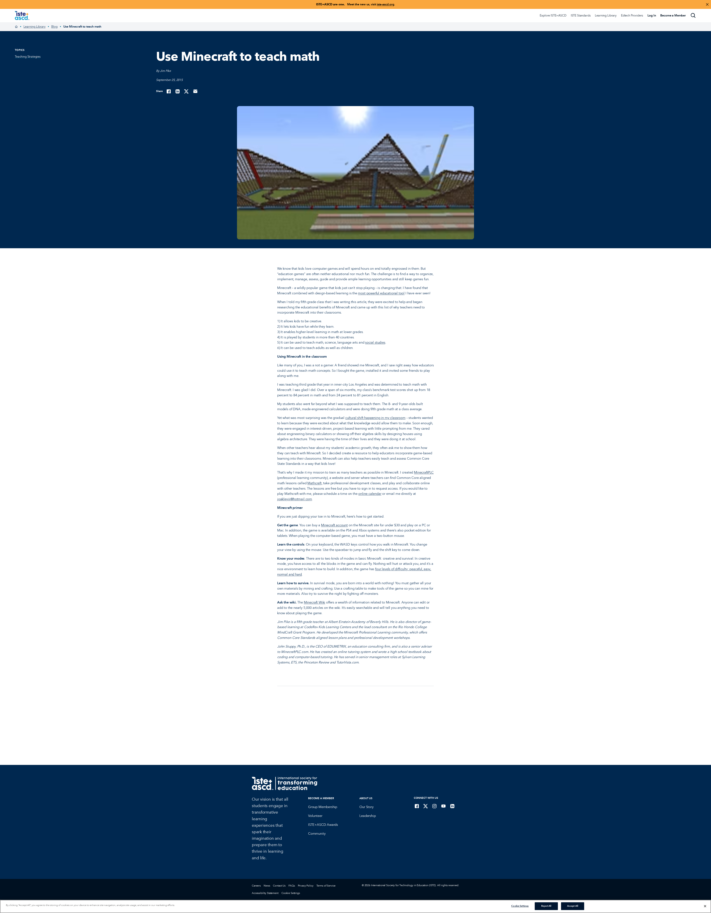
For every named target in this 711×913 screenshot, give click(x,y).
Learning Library (605, 15)
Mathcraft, (314, 483)
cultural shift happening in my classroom (375, 418)
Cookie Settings (290, 893)
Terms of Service (326, 885)
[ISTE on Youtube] (443, 806)
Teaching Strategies (28, 56)
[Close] (705, 906)
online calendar (369, 494)
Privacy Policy (305, 885)
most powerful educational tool (381, 293)
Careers (256, 885)
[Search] (693, 15)
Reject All (546, 905)
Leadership (367, 816)
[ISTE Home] (22, 15)
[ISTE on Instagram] (435, 806)
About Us (365, 798)
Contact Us (279, 885)
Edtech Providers (632, 15)
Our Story (366, 807)
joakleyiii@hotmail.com (294, 499)
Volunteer (315, 816)
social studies (375, 342)
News (267, 885)
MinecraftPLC (424, 472)
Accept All (572, 905)
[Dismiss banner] (707, 4)
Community (317, 834)
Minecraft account (334, 525)
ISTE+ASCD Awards (323, 825)
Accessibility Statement (265, 893)
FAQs (291, 885)
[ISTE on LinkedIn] (452, 806)
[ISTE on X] (426, 806)
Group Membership (322, 807)
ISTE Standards (581, 15)
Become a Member (321, 798)
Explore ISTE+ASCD (553, 15)
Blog (54, 26)
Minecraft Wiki (314, 602)
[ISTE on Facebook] (417, 806)
